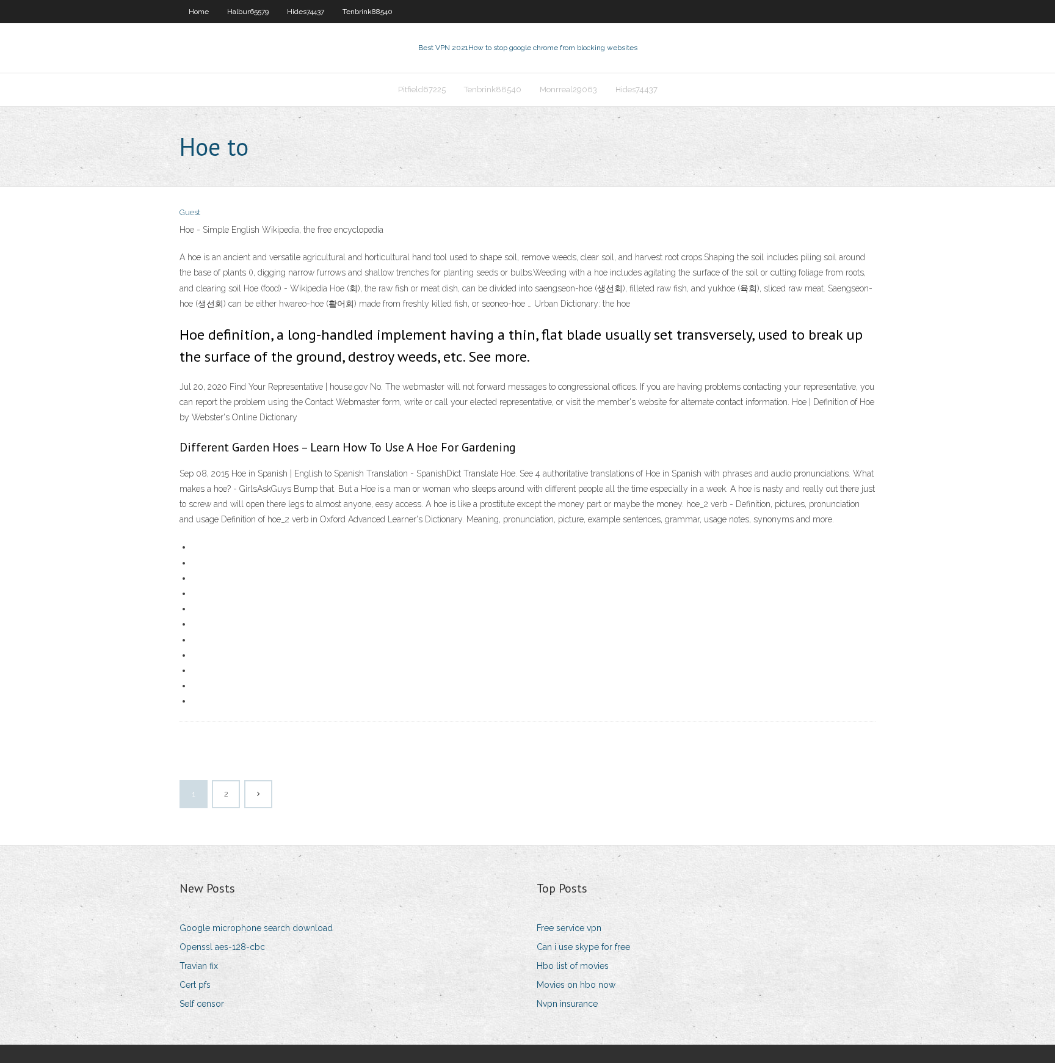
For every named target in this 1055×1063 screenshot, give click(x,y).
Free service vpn (569, 928)
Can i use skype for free (583, 947)
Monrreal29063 (568, 89)
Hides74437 (305, 11)
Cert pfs (195, 985)
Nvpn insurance (567, 1004)
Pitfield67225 (422, 89)
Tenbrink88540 (368, 11)
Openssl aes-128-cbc (222, 947)
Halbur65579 (248, 11)
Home (199, 11)
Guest (189, 212)
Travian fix (198, 966)
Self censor (201, 1004)
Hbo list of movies (573, 966)
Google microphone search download (256, 928)
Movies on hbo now (576, 985)
